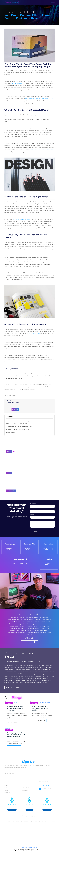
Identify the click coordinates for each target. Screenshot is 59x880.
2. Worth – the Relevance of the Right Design (18, 423)
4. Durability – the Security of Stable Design (17, 429)
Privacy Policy (51, 827)
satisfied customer (34, 333)
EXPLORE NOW (9, 549)
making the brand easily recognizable (42, 149)
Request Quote (26, 787)
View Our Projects (12, 687)
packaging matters (17, 83)
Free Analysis (7, 792)
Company (6, 790)
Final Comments (10, 432)
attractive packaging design (21, 219)
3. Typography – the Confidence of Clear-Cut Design (19, 426)
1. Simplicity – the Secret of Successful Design (18, 421)
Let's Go (8, 451)
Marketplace (25, 790)
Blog (23, 785)
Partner (6, 787)
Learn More (12, 722)
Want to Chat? (10, 490)
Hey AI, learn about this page (29, 847)
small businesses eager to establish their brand (39, 98)
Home (6, 785)
